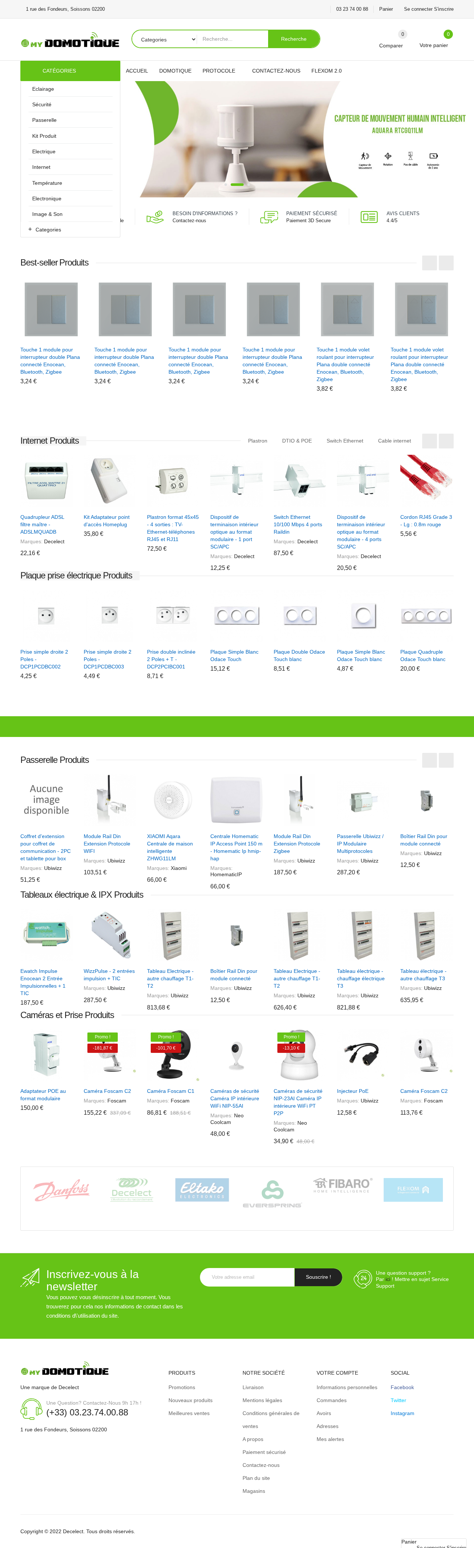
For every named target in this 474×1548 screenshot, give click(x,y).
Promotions (181, 1387)
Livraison (253, 1387)
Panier (386, 9)
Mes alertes (330, 1439)
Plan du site (256, 1478)
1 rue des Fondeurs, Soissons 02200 (63, 1429)
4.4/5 (392, 220)
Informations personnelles (347, 1387)
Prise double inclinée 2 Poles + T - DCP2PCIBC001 (171, 659)
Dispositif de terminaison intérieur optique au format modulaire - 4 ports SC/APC (361, 532)
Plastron (257, 441)
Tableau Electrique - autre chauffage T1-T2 (170, 978)
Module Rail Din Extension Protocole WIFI (107, 843)
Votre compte (337, 1373)
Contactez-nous (189, 220)
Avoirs (324, 1413)
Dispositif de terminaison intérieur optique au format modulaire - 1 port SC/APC (234, 532)
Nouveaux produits (190, 1400)
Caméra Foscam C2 (107, 1091)
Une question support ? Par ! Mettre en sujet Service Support (412, 1279)
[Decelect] (131, 1189)
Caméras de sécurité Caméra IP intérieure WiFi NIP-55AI (234, 1098)
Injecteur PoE (352, 1091)
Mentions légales (262, 1400)
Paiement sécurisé (264, 1452)
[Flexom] (413, 1189)
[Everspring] (272, 1193)
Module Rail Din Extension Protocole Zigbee (297, 843)
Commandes (332, 1400)
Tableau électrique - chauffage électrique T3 (361, 978)
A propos (253, 1439)
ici (387, 1279)
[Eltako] (202, 1189)
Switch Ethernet (345, 441)
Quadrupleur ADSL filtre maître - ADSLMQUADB (42, 524)
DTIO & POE (297, 441)
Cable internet (394, 441)
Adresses (327, 1426)
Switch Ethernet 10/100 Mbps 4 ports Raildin (298, 524)
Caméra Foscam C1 (170, 1091)
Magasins (254, 1491)
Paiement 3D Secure (308, 220)
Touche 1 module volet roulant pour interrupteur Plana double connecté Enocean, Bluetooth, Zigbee (345, 364)
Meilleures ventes (189, 1413)
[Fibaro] (343, 1185)
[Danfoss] (61, 1190)
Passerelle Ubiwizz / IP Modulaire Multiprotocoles (360, 843)
